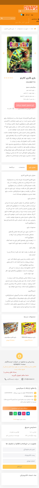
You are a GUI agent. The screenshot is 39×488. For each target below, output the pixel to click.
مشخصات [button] (22, 167)
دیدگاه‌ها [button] (11, 167)
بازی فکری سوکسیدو (10, 337)
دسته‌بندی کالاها (35, 20)
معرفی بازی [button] (32, 167)
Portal (14, 419)
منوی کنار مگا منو (22, 22)
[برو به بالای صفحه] (11, 413)
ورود (32, 15)
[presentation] (35, 53)
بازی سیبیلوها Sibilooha (28, 337)
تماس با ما (33, 432)
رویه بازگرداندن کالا (30, 436)
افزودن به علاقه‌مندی (25, 109)
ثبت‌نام (27, 15)
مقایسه (9, 109)
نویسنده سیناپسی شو (12, 436)
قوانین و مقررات (14, 432)
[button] (12, 78)
